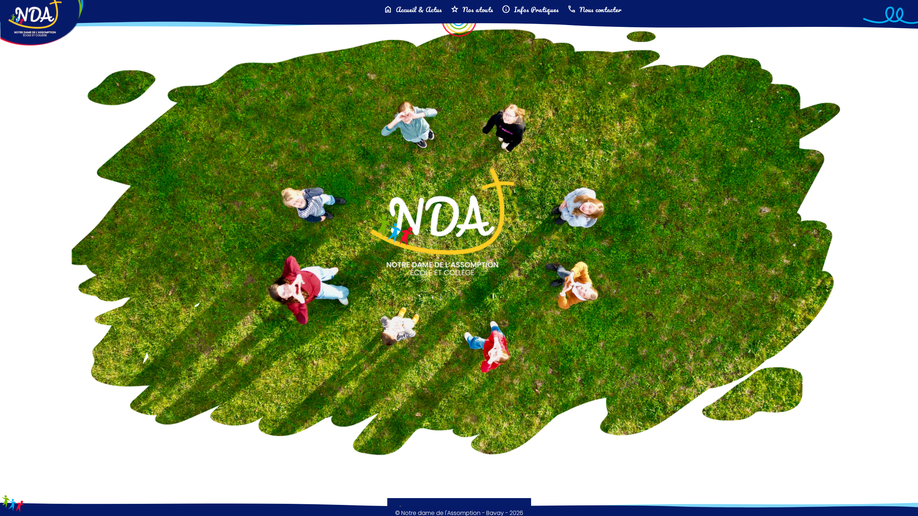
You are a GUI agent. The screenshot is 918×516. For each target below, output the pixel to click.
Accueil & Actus (413, 9)
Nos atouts (471, 9)
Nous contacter (594, 9)
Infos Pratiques (530, 9)
